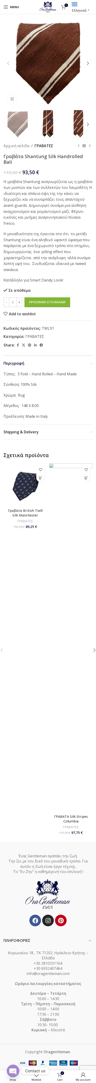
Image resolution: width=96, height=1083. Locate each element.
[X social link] (24, 345)
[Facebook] (35, 920)
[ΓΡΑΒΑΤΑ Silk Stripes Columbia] (71, 638)
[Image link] (48, 894)
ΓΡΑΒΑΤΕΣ (43, 145)
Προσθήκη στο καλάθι (47, 302)
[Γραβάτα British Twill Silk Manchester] (25, 485)
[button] (8, 63)
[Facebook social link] (18, 345)
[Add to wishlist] (40, 470)
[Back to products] (84, 146)
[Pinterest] (61, 920)
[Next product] (90, 146)
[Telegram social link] (41, 345)
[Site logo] (48, 6)
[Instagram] (48, 920)
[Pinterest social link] (30, 345)
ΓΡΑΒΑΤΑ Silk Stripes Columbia (71, 818)
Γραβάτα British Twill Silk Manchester (25, 512)
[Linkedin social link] (35, 345)
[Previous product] (78, 146)
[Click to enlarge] (12, 99)
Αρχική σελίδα (16, 145)
